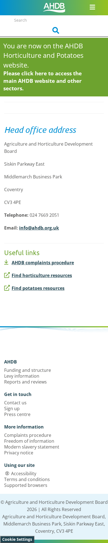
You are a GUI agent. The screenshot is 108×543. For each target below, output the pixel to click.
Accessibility (23, 473)
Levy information (21, 376)
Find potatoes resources (38, 288)
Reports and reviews (25, 382)
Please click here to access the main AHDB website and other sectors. (42, 81)
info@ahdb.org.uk (39, 228)
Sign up (12, 408)
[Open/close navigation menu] (92, 7)
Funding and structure (27, 370)
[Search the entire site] (54, 30)
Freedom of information (29, 441)
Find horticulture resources (42, 275)
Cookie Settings (17, 539)
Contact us (15, 403)
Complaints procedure (27, 435)
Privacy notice (18, 453)
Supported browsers (25, 485)
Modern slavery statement (31, 447)
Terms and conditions (27, 479)
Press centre (17, 414)
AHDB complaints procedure (43, 263)
